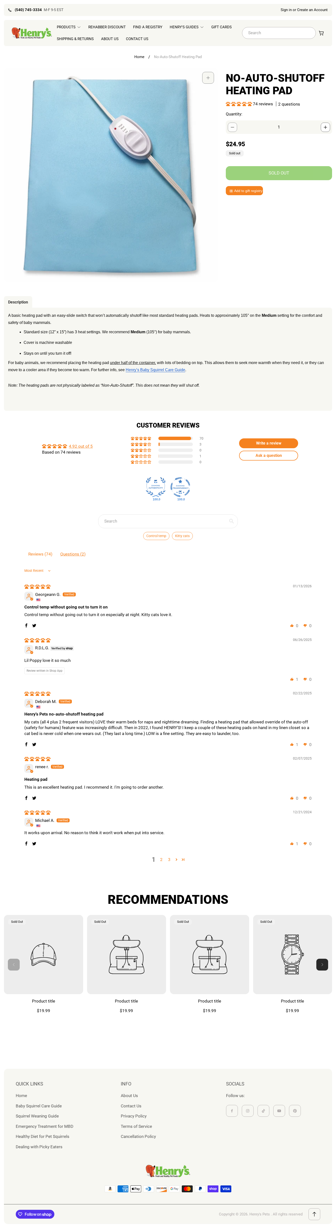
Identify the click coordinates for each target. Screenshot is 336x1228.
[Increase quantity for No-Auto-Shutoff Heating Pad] (325, 127)
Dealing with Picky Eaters (39, 1146)
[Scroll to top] (314, 1214)
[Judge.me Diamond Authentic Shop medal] (156, 487)
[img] (37, 586)
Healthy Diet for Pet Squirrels (42, 1136)
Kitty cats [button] (182, 536)
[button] (239, 104)
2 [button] (161, 859)
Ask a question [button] (269, 455)
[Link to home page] (168, 1171)
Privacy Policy (134, 1116)
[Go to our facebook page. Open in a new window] (232, 1111)
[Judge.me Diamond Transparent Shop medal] (180, 487)
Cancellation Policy (138, 1136)
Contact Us (131, 1105)
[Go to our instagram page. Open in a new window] (248, 1111)
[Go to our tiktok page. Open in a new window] (263, 1111)
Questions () (73, 554)
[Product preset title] (43, 954)
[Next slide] (322, 965)
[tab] (18, 302)
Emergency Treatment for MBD (44, 1126)
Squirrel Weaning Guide (37, 1116)
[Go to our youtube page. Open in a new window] (279, 1111)
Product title (43, 1001)
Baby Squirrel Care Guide (39, 1105)
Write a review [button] (268, 443)
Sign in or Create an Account (304, 10)
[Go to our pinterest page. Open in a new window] (295, 1111)
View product (43, 982)
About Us (129, 1095)
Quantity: (234, 114)
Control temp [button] (156, 536)
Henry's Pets (259, 1214)
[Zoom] (208, 78)
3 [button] (169, 859)
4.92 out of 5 (81, 446)
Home (139, 57)
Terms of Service (136, 1126)
